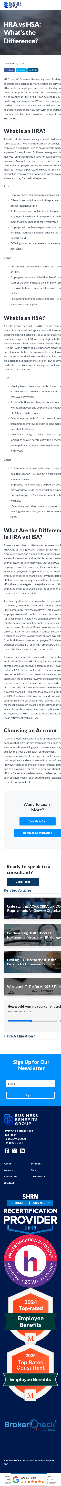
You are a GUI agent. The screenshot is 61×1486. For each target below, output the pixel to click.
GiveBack (9, 1183)
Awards (8, 1170)
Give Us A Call (37, 821)
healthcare (46, 83)
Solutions (36, 1163)
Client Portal (38, 1176)
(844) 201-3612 (14, 1142)
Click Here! (23, 881)
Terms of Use (47, 1479)
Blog (33, 1170)
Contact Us (10, 1176)
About (7, 1163)
